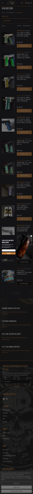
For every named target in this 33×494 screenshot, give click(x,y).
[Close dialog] (31, 236)
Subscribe (8, 253)
